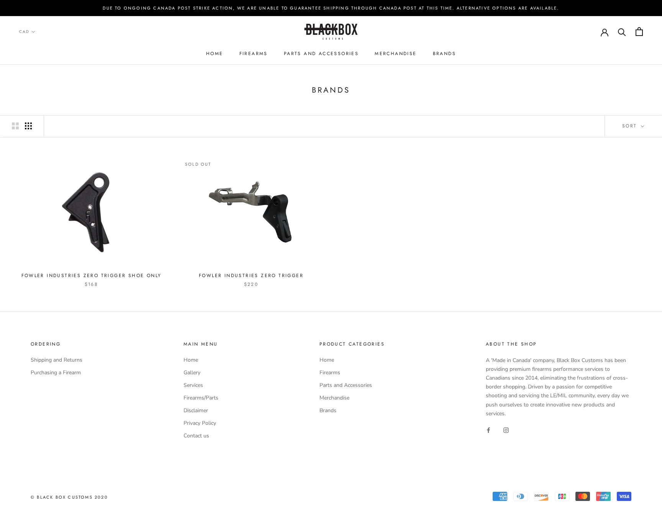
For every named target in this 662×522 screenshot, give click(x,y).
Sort (630, 125)
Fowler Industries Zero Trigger (251, 275)
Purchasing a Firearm (56, 372)
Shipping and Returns (56, 360)
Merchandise (395, 53)
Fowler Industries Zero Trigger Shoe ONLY (91, 275)
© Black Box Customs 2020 (69, 497)
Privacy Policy (200, 423)
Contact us (196, 435)
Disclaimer (196, 410)
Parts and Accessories (321, 53)
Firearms (253, 53)
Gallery (192, 372)
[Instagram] (506, 430)
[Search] (622, 32)
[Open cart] (639, 31)
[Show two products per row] (15, 125)
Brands (444, 53)
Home (214, 53)
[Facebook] (488, 430)
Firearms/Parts (201, 397)
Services (193, 385)
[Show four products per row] (28, 125)
